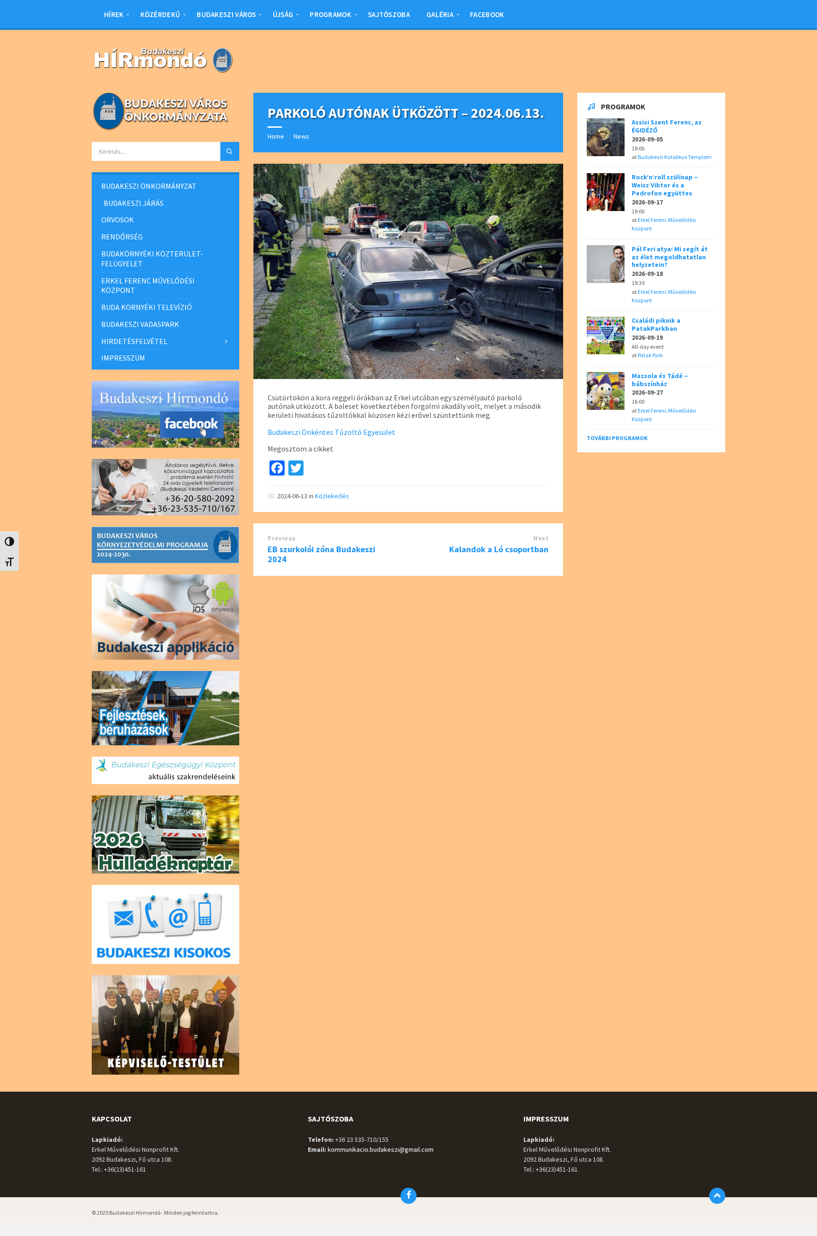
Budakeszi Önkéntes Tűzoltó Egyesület (331, 432)
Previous (282, 538)
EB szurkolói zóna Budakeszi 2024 (321, 554)
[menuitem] (113, 14)
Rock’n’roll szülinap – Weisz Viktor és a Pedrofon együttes (665, 185)
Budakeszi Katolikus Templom (675, 156)
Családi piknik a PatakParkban (656, 324)
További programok (617, 437)
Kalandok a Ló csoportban (498, 549)
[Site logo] (163, 74)
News (301, 136)
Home (276, 136)
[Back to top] (717, 1196)
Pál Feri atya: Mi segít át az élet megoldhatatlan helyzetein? (670, 257)
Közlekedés (332, 496)
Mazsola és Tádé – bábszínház (660, 379)
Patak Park (650, 355)
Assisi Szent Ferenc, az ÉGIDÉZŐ (667, 126)
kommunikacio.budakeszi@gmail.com (381, 1149)
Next (540, 538)
